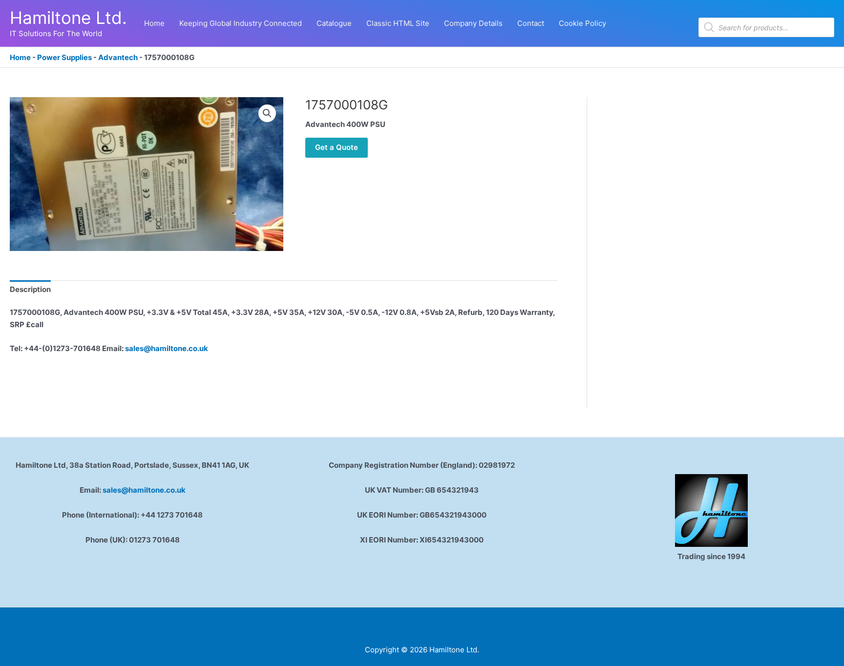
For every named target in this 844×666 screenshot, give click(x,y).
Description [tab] (30, 289)
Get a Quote (336, 147)
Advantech (118, 57)
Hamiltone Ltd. (68, 17)
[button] (267, 113)
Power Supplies (64, 57)
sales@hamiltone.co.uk (166, 348)
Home (20, 57)
